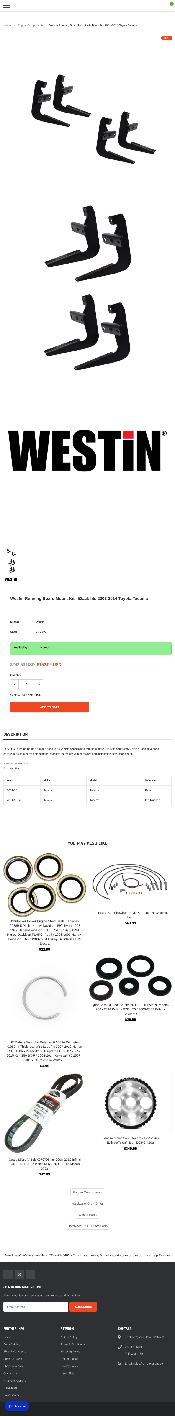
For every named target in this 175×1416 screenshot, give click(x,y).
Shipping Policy (70, 1351)
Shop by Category (14, 1351)
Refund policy (69, 1358)
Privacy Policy (69, 1366)
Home (7, 25)
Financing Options (14, 1380)
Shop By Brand (12, 1358)
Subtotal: (15, 695)
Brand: (14, 621)
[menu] (6, 5)
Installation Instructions (17, 763)
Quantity (15, 675)
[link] (11, 552)
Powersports (11, 1395)
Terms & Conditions (73, 1344)
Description (15, 734)
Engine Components (30, 25)
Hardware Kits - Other (87, 1203)
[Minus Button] (14, 684)
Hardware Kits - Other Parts (88, 1226)
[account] (158, 5)
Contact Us (10, 1373)
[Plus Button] (39, 684)
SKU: (13, 631)
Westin (40, 621)
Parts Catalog (11, 1344)
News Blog (10, 1387)
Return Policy (69, 1337)
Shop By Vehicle (13, 1366)
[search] (18, 5)
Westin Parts (87, 1214)
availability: (20, 647)
